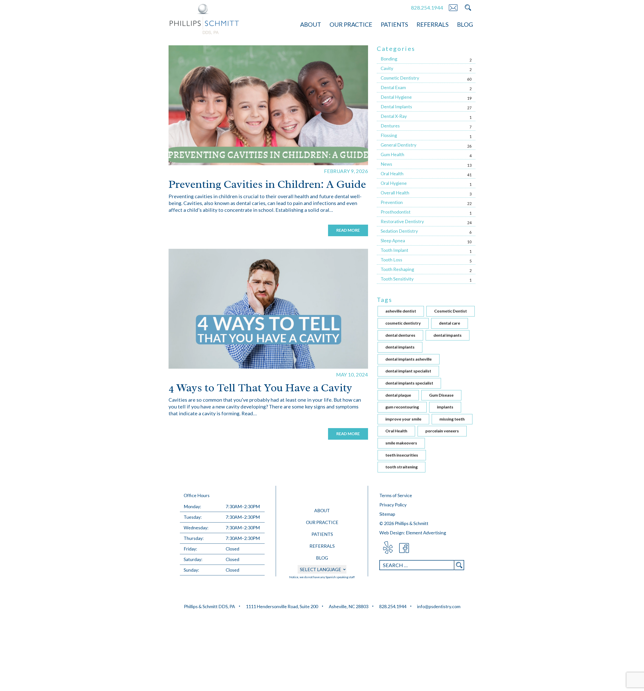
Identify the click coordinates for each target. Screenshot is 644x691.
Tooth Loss (391, 259)
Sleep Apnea (393, 240)
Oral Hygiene (394, 183)
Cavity (387, 68)
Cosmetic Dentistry (400, 78)
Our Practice (351, 24)
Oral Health (392, 173)
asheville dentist (400, 310)
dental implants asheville (408, 359)
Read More (348, 230)
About (310, 24)
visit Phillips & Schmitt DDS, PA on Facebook (404, 548)
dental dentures (400, 335)
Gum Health (392, 154)
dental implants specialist (409, 383)
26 (469, 146)
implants (445, 406)
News (386, 164)
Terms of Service (395, 495)
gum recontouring (402, 406)
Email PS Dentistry (453, 8)
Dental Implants (396, 106)
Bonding (389, 58)
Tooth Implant (394, 250)
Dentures (390, 125)
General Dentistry (398, 145)
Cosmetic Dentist (450, 310)
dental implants (400, 346)
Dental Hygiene (396, 97)
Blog (465, 24)
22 (469, 203)
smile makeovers (401, 442)
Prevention (392, 202)
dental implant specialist (408, 370)
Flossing (389, 135)
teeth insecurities (401, 455)
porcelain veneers (442, 430)
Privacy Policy (393, 504)
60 (469, 79)
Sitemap (387, 514)
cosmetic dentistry (403, 323)
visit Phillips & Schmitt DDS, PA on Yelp (387, 548)
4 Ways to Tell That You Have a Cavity (260, 388)
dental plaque (398, 395)
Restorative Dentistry (402, 221)
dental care (449, 323)
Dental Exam (393, 87)
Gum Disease (441, 395)
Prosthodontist (396, 212)
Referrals (433, 24)
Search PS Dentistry (468, 8)
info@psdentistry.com (438, 606)
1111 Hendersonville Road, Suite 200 (282, 606)
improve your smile (403, 419)
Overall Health (395, 192)
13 (469, 165)
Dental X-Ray (394, 116)
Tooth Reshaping (397, 269)
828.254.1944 (427, 8)
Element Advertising (426, 532)
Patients (394, 24)
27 (469, 108)
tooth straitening (401, 466)
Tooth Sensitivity (397, 279)
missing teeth (452, 419)
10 (469, 241)
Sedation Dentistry (399, 231)
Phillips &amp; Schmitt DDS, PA (204, 19)
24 (469, 222)
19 (469, 98)
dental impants (447, 335)
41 (469, 174)
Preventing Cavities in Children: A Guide (267, 184)
